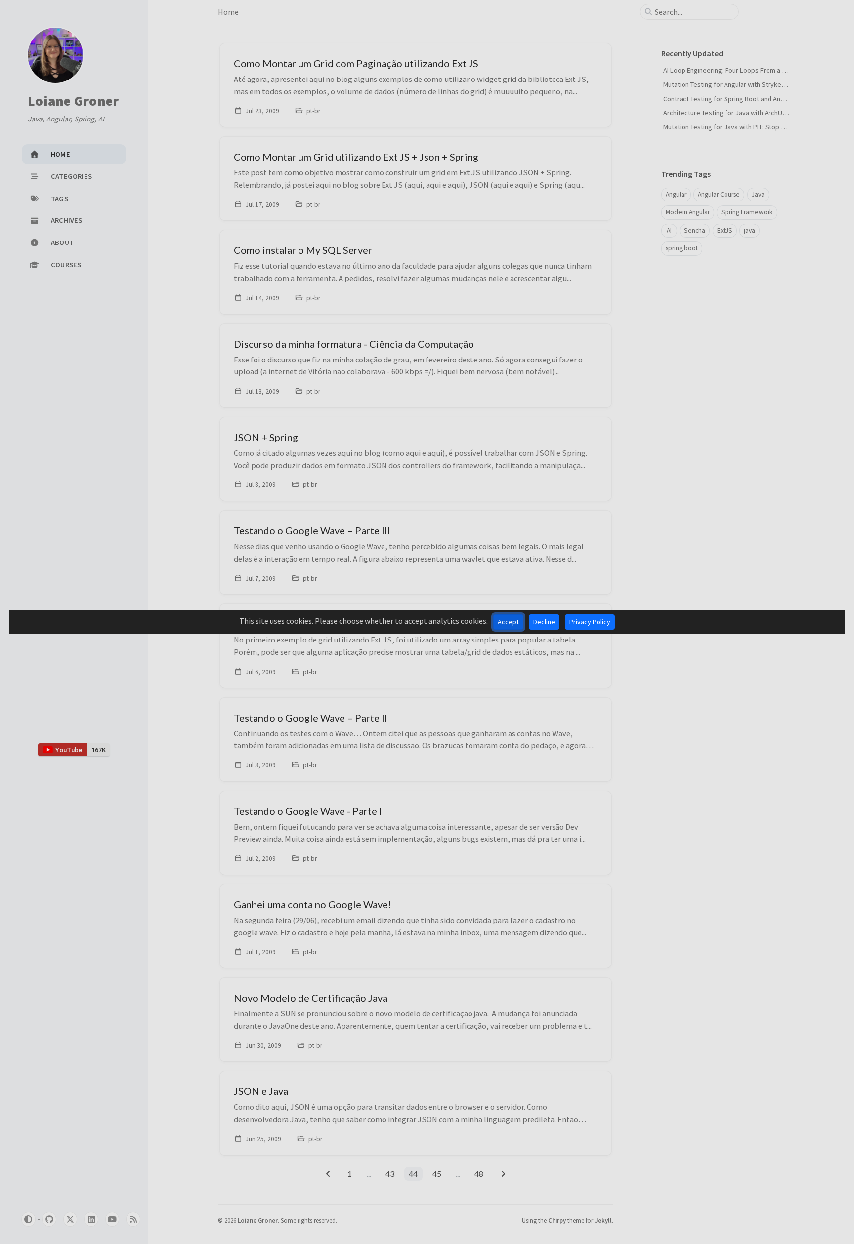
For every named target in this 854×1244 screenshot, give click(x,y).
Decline (544, 621)
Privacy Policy (589, 621)
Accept (508, 621)
